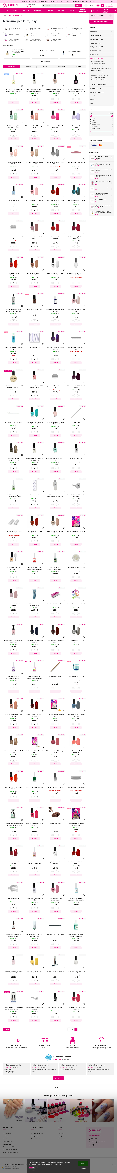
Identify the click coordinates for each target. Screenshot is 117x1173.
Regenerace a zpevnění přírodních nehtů (101, 68)
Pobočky (5, 1139)
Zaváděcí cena (102, 124)
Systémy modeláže (95, 35)
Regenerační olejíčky (96, 70)
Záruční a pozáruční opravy (10, 1152)
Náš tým (60, 1136)
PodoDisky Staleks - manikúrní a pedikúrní (101, 82)
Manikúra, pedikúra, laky (96, 58)
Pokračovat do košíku (103, 22)
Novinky (92, 100)
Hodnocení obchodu (62, 1056)
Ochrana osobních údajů (9, 1147)
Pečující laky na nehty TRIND (98, 63)
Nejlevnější (28, 66)
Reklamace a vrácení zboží (10, 1150)
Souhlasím (83, 1163)
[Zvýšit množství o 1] (37, 99)
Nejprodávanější (61, 66)
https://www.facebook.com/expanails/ (90, 1145)
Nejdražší (45, 66)
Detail (13, 102)
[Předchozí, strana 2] (72, 1029)
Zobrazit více (58, 1078)
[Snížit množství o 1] (31, 99)
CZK (112, 1)
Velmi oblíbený (102, 128)
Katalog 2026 (34, 1136)
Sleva (102, 121)
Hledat (78, 5)
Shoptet (9, 1168)
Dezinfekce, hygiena (95, 88)
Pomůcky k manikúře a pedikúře (98, 84)
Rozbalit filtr (101, 133)
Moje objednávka (7, 1133)
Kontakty (5, 1136)
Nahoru (7, 1029)
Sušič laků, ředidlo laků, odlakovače (99, 75)
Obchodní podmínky (8, 1144)
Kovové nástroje (94, 54)
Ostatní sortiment (95, 96)
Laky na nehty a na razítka (97, 73)
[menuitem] (6, 11)
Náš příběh (61, 1133)
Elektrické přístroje (95, 51)
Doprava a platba (7, 1141)
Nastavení (31, 1167)
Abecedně (78, 66)
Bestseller (102, 126)
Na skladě (102, 119)
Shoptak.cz (16, 1168)
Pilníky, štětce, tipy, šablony (97, 47)
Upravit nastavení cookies (11, 1166)
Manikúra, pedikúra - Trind (97, 61)
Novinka (102, 123)
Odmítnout (83, 1169)
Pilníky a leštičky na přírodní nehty (99, 80)
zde (60, 1164)
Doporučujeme (11, 66)
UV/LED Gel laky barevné (96, 39)
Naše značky (61, 1139)
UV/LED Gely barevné (95, 43)
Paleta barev (93, 32)
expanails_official (93, 1145)
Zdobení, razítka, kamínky (97, 92)
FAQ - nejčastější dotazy (37, 1133)
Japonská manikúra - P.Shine (98, 77)
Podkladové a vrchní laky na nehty (99, 66)
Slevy (91, 103)
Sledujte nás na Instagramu (58, 1095)
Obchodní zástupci (36, 1139)
